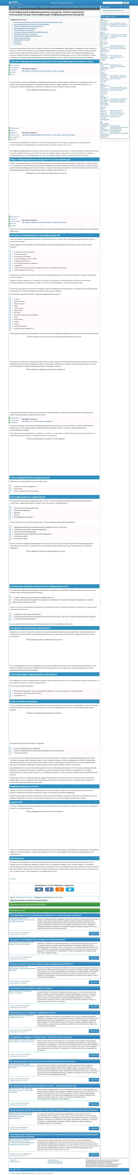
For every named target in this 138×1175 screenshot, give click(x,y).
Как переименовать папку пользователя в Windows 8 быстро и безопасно (42, 1061)
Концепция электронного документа (25, 34)
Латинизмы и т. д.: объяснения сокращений (37, 421)
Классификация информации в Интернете (27, 36)
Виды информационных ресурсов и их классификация (31, 24)
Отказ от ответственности (45, 1173)
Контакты (69, 3)
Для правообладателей (55, 1163)
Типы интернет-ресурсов (22, 38)
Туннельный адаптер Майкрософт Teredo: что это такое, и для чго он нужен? (48, 135)
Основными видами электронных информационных (31, 32)
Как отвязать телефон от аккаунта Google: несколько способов (44, 222)
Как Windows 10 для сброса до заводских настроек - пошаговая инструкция (43, 1086)
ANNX (15, 2)
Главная (54, 3)
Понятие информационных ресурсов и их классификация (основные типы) (38, 22)
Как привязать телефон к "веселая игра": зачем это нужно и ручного (41, 1037)
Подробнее (94, 934)
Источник (13, 879)
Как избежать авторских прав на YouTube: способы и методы (43, 71)
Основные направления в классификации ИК (28, 26)
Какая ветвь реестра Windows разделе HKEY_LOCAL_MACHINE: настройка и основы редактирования (54, 1110)
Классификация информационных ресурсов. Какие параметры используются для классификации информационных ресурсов (54, 1135)
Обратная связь (15, 1161)
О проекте (61, 3)
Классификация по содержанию (24, 30)
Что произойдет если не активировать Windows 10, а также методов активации (45, 915)
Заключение (18, 44)
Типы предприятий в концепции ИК (25, 28)
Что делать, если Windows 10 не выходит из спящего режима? (37, 939)
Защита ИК (17, 42)
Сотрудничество (53, 1160)
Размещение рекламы (55, 1161)
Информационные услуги (22, 40)
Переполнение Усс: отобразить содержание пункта (33, 1013)
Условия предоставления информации (22, 1173)
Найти (126, 3)
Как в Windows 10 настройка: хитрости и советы (31, 988)
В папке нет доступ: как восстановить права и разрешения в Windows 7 (41, 964)
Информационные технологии (18, 934)
